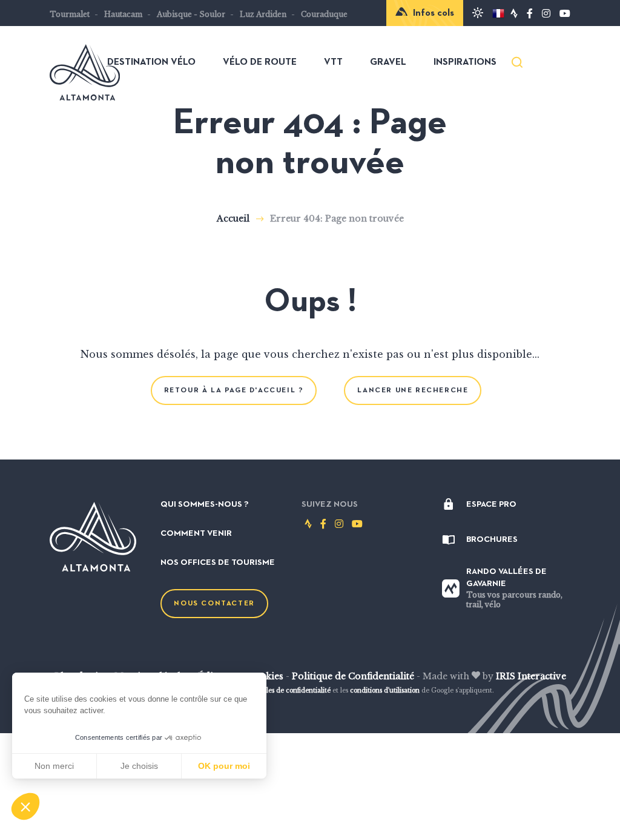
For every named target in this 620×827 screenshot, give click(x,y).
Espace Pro (491, 504)
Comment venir (196, 533)
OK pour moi (224, 766)
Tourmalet (70, 14)
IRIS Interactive (531, 676)
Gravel (388, 62)
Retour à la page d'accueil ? (234, 390)
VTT (333, 62)
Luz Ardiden (263, 14)
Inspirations (465, 62)
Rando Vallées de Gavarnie (514, 588)
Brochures (492, 539)
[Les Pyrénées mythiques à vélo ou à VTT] (85, 94)
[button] (25, 806)
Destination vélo (151, 62)
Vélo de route (260, 62)
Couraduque (324, 14)
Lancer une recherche (412, 390)
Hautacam (123, 14)
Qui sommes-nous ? (204, 504)
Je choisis (139, 766)
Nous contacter (214, 603)
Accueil (233, 218)
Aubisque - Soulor (191, 14)
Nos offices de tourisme (217, 562)
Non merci (54, 766)
